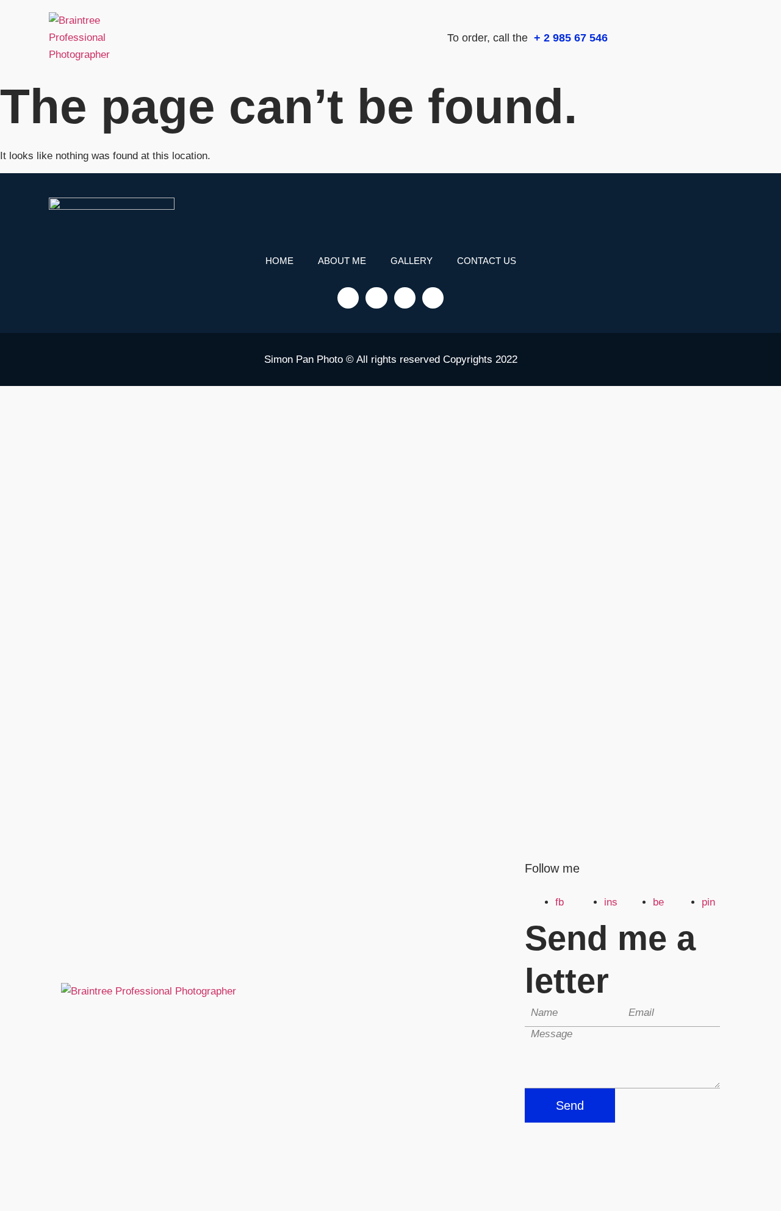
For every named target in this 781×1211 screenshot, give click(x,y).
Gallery (411, 260)
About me (342, 260)
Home (279, 260)
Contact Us (486, 260)
